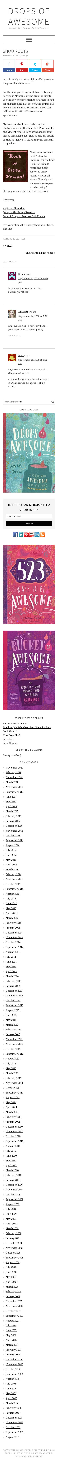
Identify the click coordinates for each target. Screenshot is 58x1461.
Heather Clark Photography (38, 128)
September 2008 (14, 1257)
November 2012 (14, 1044)
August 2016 (12, 845)
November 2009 (14, 1189)
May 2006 (11, 1393)
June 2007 (11, 1330)
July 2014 (11, 956)
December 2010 (14, 1126)
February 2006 (13, 1407)
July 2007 (11, 1325)
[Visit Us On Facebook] (15, 536)
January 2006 (13, 1412)
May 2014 (11, 966)
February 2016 (13, 874)
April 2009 (11, 1223)
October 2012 (13, 1049)
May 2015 (11, 908)
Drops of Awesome (29, 16)
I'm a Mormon (10, 743)
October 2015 (13, 884)
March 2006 (12, 1403)
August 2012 (12, 1058)
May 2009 (11, 1218)
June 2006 (11, 1388)
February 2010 (13, 1175)
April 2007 (11, 1340)
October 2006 (13, 1369)
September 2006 (14, 1374)
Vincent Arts (14, 131)
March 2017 (12, 811)
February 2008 (13, 1291)
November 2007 (14, 1306)
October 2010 (13, 1136)
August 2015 (12, 893)
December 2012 (14, 1039)
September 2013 (14, 1005)
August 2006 (12, 1378)
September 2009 (14, 1199)
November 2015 (14, 879)
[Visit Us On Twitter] (21, 536)
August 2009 (12, 1204)
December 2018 (14, 777)
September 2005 (14, 1432)
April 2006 (11, 1398)
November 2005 (14, 1422)
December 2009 (14, 1184)
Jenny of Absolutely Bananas (19, 212)
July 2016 (11, 850)
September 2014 (14, 947)
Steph (21, 273)
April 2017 (11, 806)
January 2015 (13, 927)
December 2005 (14, 1417)
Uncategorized (19, 239)
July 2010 (11, 1150)
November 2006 (14, 1364)
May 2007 (11, 1335)
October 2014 (13, 942)
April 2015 (11, 913)
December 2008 (14, 1243)
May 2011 (11, 1102)
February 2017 (13, 816)
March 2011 (12, 1111)
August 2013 (12, 1010)
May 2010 (11, 1160)
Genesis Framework (40, 1453)
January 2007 (13, 1354)
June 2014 (11, 961)
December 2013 (14, 990)
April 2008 (11, 1281)
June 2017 (11, 796)
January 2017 (13, 820)
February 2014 (13, 981)
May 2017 (11, 801)
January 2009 (13, 1238)
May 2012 (11, 1068)
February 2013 (13, 1029)
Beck (21, 355)
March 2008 (12, 1286)
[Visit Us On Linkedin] (37, 536)
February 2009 (13, 1233)
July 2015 (11, 898)
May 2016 (11, 859)
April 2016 (11, 864)
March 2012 (12, 1073)
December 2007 (14, 1301)
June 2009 (11, 1213)
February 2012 (13, 1078)
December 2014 (14, 932)
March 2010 (12, 1170)
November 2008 (14, 1247)
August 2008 (12, 1262)
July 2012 (11, 1063)
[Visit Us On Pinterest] (26, 536)
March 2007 (12, 1344)
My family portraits (13, 124)
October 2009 (13, 1194)
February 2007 (13, 1349)
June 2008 (11, 1272)
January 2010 (13, 1180)
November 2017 (14, 786)
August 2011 (12, 1097)
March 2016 (12, 869)
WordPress (36, 1456)
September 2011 (14, 1092)
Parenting (8, 739)
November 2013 (14, 995)
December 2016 (14, 825)
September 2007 (14, 1315)
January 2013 (13, 1034)
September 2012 (14, 1053)
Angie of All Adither (14, 208)
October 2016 (13, 835)
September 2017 (14, 791)
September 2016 (14, 840)
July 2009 (11, 1209)
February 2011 (13, 1116)
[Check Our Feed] (42, 536)
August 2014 (12, 951)
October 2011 (13, 1087)
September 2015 (14, 888)
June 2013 (11, 1015)
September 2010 (14, 1141)
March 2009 (12, 1228)
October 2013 (13, 1000)
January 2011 (13, 1121)
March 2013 (12, 1024)
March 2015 (12, 917)
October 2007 (13, 1310)
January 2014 (13, 985)
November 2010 (14, 1131)
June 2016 (11, 855)
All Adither (24, 311)
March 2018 (12, 782)
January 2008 (13, 1296)
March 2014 (12, 976)
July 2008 (11, 1267)
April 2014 (11, 971)
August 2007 (12, 1320)
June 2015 (11, 903)
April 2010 (11, 1165)
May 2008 (11, 1276)
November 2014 (14, 937)
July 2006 (11, 1383)
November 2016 (14, 830)
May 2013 (11, 1019)
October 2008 (13, 1252)
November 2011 (14, 1082)
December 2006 (14, 1359)
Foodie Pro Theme (35, 1450)
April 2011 (11, 1107)
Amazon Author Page (14, 723)
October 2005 (13, 1427)
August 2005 (12, 1437)
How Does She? (11, 735)
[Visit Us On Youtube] (31, 536)
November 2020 (14, 767)
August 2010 (12, 1145)
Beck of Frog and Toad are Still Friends (24, 216)
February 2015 (13, 922)
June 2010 (11, 1155)
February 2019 (13, 772)
